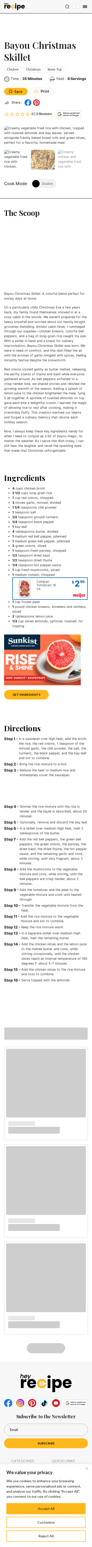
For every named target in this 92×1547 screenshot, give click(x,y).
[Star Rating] (17, 114)
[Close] (87, 1468)
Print (45, 91)
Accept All (46, 1508)
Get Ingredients (26, 694)
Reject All (46, 1536)
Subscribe (46, 1443)
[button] (36, 102)
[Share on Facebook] (28, 102)
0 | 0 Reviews (41, 114)
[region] (46, 1505)
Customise (46, 1522)
